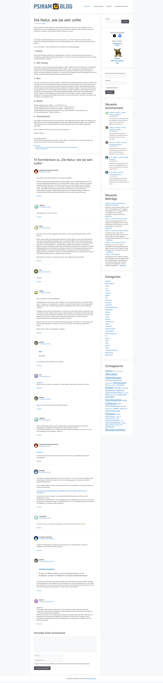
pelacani (111, 127)
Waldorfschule (109, 352)
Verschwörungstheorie (111, 350)
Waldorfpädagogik (110, 424)
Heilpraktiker (110, 397)
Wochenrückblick (115, 429)
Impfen (107, 314)
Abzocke (109, 371)
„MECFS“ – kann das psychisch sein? (115, 242)
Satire (106, 347)
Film (106, 297)
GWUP (107, 395)
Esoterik (109, 6)
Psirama (107, 338)
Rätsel (107, 340)
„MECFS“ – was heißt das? (112, 254)
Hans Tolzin (113, 394)
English (107, 290)
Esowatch (117, 388)
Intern (119, 403)
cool (106, 288)
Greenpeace (125, 392)
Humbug (107, 312)
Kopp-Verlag (123, 406)
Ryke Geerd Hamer (110, 418)
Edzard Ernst (121, 385)
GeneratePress (91, 678)
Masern (116, 408)
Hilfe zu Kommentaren (117, 60)
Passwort (107, 80)
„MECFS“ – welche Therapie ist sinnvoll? (116, 218)
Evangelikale (125, 388)
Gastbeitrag (108, 300)
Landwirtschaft (109, 321)
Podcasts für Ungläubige (41, 148)
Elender (111, 112)
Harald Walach (122, 395)
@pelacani (39, 382)
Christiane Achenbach (46, 569)
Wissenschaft (109, 355)
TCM (122, 420)
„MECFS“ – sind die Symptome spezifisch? (117, 230)
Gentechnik (119, 390)
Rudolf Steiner (110, 417)
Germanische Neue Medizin (114, 392)
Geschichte (108, 302)
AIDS (114, 371)
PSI (106, 335)
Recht (106, 343)
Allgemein (87, 6)
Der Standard (113, 385)
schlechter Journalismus (112, 420)
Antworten (39, 195)
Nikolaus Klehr (123, 408)
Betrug (107, 385)
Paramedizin (108, 326)
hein (40, 351)
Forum (117, 45)
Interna (107, 316)
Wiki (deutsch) (117, 43)
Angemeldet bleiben (112, 87)
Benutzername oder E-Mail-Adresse (115, 73)
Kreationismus (108, 408)
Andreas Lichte (108, 383)
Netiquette (117, 58)
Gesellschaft (108, 305)
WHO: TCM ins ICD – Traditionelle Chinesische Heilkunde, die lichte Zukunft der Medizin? (57, 147)
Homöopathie (109, 309)
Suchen (107, 19)
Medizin (107, 324)
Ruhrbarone (118, 416)
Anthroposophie (109, 283)
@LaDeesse (40, 452)
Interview (107, 319)
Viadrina (123, 422)
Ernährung (108, 293)
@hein (38, 405)
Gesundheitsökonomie (111, 307)
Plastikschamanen (110, 328)
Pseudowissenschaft (121, 6)
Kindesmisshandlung (112, 406)
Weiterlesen (108, 216)
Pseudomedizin (98, 6)
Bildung (107, 286)
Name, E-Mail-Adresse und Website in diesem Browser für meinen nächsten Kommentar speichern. (63, 663)
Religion (107, 345)
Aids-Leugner (119, 371)
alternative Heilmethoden (113, 376)
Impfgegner (111, 403)
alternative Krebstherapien (113, 380)
